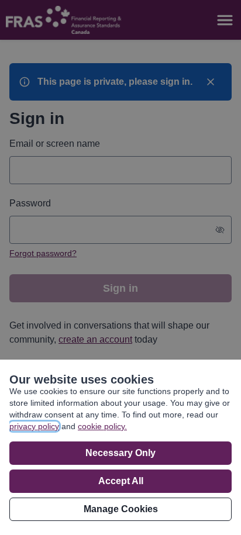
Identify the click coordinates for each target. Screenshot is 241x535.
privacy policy (34, 426)
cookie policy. (102, 426)
